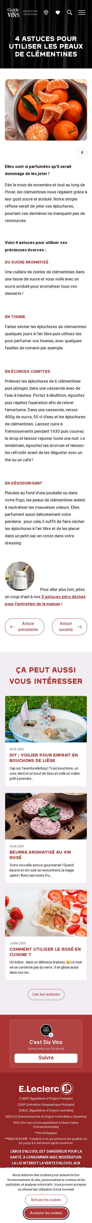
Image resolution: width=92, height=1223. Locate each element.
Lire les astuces (46, 994)
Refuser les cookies (46, 1199)
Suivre (46, 1058)
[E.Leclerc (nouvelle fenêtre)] (46, 1093)
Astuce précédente (28, 627)
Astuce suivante (66, 627)
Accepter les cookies (46, 1213)
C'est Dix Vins (46, 1042)
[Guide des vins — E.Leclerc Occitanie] (22, 12)
